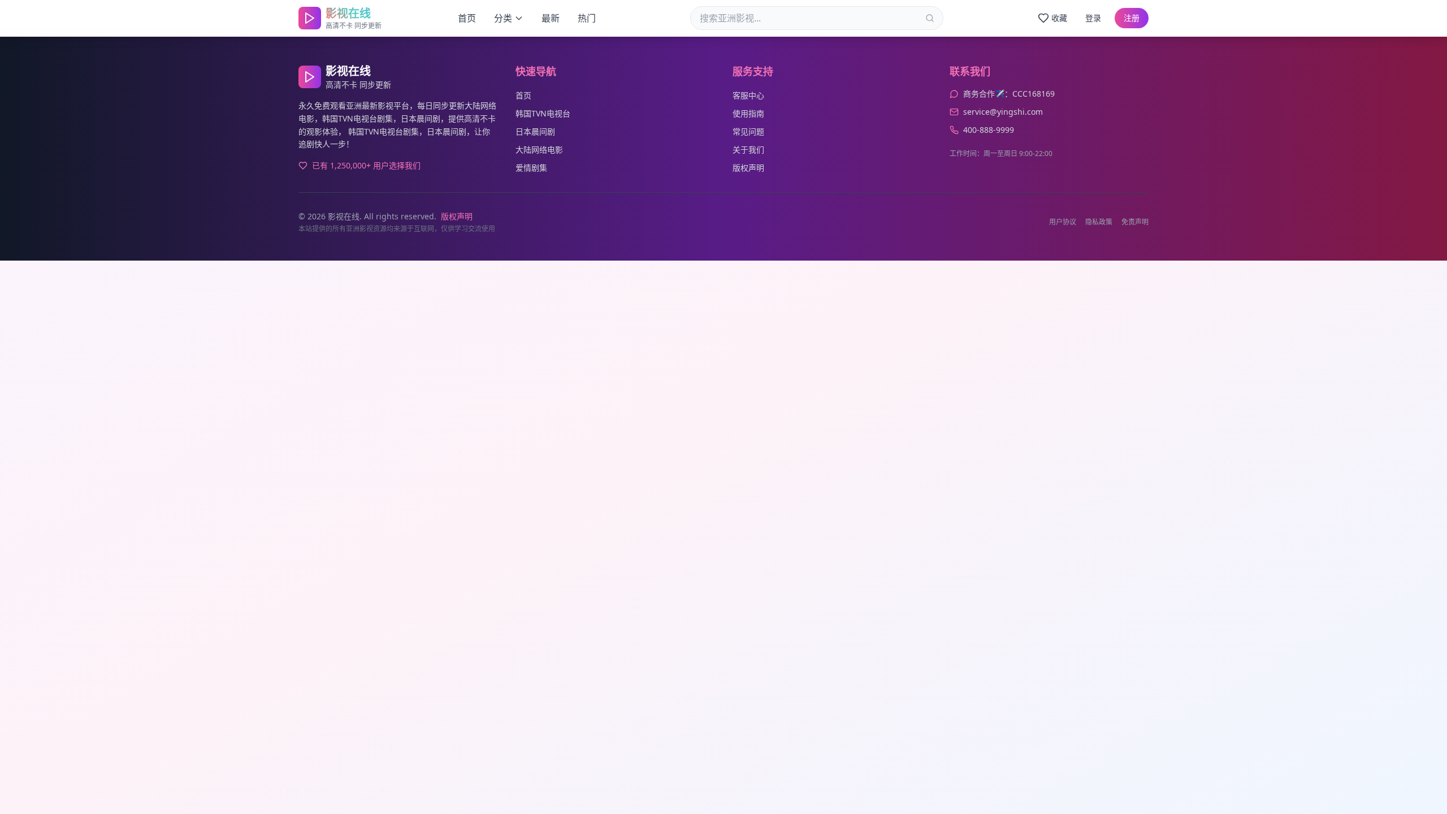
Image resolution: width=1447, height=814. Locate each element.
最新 (550, 18)
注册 (1132, 17)
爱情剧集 (531, 167)
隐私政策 (1098, 222)
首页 (467, 18)
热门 (587, 18)
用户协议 (1062, 222)
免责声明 (1135, 222)
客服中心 (748, 95)
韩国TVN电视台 (542, 113)
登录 (1093, 17)
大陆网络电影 (539, 149)
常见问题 (748, 131)
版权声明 (748, 167)
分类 (503, 18)
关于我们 (748, 149)
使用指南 (748, 113)
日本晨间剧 (535, 131)
